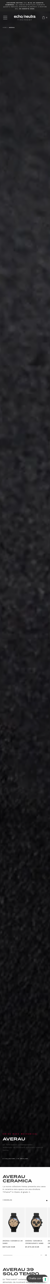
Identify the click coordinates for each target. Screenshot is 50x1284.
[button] (5, 17)
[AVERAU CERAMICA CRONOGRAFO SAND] (36, 1222)
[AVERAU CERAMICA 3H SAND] (14, 1222)
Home (5, 27)
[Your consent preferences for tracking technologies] (45, 1279)
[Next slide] (45, 1255)
